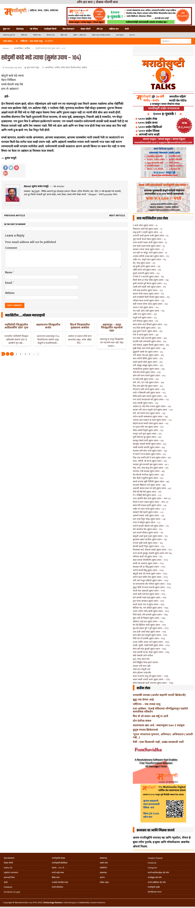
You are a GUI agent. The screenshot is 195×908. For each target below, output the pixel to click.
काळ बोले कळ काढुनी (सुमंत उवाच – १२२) (150, 635)
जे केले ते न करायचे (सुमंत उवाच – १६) (148, 276)
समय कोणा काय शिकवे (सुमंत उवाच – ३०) (150, 324)
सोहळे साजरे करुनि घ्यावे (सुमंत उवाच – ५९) (150, 423)
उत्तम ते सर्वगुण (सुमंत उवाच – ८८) (146, 522)
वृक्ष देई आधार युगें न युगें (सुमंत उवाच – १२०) (150, 628)
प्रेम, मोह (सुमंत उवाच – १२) (144, 262)
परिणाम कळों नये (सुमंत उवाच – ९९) (147, 556)
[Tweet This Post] (11, 167)
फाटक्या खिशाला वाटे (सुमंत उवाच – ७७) (149, 484)
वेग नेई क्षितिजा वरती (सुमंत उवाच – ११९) (149, 624)
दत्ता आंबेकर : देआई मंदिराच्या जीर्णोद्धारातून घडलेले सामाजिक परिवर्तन (160, 710)
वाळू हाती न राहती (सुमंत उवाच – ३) (147, 232)
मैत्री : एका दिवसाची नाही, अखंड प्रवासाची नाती (158, 742)
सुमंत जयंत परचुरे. (33, 67)
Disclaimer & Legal (12, 892)
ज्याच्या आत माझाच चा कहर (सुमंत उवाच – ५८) (152, 419)
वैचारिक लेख (37, 35)
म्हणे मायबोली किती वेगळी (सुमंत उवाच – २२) (151, 297)
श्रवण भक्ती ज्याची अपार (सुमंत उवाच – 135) (151, 679)
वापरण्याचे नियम (9, 877)
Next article (117, 215)
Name (9, 272)
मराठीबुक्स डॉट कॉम (155, 877)
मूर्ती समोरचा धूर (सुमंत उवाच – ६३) (147, 436)
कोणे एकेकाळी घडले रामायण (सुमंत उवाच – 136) (153, 682)
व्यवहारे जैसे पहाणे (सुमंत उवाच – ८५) (148, 512)
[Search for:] (176, 40)
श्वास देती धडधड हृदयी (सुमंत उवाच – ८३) (149, 505)
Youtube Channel (155, 858)
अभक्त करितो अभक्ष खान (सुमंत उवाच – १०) (151, 256)
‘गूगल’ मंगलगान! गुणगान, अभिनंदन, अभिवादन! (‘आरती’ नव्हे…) (163, 735)
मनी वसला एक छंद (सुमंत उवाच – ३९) (148, 355)
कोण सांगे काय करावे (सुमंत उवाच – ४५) (149, 375)
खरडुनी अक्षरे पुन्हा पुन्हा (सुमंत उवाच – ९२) (150, 536)
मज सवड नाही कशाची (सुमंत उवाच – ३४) (150, 338)
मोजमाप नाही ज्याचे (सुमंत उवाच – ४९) (149, 389)
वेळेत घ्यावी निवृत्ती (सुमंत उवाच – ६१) (148, 430)
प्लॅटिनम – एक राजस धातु (146, 704)
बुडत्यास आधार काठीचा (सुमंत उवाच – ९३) (150, 539)
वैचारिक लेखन (76, 67)
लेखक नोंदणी (85, 29)
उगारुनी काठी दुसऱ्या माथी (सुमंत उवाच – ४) (150, 235)
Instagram (152, 868)
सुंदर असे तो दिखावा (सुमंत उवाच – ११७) (149, 617)
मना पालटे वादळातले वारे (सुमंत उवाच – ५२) (151, 399)
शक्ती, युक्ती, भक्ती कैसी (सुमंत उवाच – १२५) (151, 645)
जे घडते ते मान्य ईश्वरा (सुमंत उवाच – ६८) (149, 454)
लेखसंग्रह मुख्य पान (9, 35)
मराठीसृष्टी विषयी (50, 29)
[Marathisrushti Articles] (31, 11)
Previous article (14, 215)
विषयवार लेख (51, 35)
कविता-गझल (104, 882)
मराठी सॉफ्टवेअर (57, 887)
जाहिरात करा (114, 29)
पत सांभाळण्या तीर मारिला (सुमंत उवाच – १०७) (152, 583)
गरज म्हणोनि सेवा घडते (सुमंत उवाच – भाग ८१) (151, 498)
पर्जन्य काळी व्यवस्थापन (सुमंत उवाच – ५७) (150, 416)
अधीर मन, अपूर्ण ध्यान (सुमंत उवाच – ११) (149, 259)
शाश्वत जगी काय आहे (141, 665)
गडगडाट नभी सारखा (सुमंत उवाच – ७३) (149, 471)
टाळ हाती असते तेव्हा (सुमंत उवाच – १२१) (149, 631)
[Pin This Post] (16, 167)
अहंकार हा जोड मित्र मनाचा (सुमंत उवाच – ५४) (152, 406)
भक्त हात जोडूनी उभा (141, 669)
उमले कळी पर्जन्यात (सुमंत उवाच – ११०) (149, 594)
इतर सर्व (132, 35)
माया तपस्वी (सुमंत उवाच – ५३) (145, 402)
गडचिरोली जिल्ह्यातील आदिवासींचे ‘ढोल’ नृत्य (16, 326)
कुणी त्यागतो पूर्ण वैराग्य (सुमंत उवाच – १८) (150, 283)
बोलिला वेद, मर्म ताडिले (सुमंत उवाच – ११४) (150, 607)
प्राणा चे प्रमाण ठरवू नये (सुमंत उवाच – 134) (150, 676)
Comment (11, 247)
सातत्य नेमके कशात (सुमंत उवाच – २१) (148, 293)
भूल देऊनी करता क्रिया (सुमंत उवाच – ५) (149, 239)
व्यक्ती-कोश (104, 863)
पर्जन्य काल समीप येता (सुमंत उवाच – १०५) (150, 576)
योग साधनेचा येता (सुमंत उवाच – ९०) (147, 529)
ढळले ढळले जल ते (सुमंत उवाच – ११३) (148, 604)
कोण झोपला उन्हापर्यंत (142, 672)
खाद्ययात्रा (103, 872)
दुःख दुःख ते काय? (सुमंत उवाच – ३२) (147, 331)
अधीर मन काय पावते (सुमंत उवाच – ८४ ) (149, 508)
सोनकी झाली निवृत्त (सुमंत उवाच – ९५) (148, 546)
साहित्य (84, 67)
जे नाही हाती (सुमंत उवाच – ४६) (146, 379)
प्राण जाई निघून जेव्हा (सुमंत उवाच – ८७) (149, 519)
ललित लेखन (65, 67)
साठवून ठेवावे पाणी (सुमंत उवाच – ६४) (148, 440)
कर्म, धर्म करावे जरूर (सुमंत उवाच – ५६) (149, 413)
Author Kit (8, 868)
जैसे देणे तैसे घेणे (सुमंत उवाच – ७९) (147, 491)
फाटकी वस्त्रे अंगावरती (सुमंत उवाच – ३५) (149, 341)
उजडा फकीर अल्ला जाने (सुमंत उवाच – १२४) (151, 641)
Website (9, 293)
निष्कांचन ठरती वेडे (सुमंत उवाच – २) (147, 228)
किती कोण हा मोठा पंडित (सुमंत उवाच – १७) (150, 279)
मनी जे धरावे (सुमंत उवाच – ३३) (145, 334)
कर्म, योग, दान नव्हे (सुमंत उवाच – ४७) (148, 382)
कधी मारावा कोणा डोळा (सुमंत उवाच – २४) (150, 303)
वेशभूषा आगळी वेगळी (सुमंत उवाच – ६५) (149, 443)
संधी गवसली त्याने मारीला (143, 655)
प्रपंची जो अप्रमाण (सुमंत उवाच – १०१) (148, 563)
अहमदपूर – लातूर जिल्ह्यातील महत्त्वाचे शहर (111, 327)
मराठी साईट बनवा (58, 872)
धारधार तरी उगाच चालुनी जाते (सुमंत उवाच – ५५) (153, 409)
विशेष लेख (24, 35)
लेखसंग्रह (20, 29)
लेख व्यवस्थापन (68, 29)
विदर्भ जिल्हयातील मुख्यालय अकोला (80, 326)
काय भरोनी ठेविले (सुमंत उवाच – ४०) (148, 358)
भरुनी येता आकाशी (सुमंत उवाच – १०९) (149, 590)
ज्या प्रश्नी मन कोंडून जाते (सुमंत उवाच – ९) (150, 252)
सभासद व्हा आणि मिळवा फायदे (156, 830)
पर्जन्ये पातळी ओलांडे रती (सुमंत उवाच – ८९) (151, 525)
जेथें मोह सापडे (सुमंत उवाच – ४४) (147, 372)
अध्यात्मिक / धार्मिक (52, 67)
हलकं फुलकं (119, 35)
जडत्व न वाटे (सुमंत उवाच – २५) (146, 307)
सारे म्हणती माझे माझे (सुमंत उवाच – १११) (149, 597)
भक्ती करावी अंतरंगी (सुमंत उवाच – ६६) (149, 447)
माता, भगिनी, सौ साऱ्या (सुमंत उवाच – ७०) (150, 460)
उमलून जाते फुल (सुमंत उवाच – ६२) (147, 433)
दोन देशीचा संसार (142, 720)
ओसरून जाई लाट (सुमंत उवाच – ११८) (148, 621)
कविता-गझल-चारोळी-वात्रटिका (101, 35)
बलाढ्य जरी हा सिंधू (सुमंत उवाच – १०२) (149, 566)
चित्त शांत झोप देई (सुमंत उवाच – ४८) (148, 385)
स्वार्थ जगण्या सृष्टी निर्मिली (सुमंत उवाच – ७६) (151, 481)
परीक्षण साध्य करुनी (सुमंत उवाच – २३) (148, 300)
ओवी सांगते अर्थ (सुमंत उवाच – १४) (147, 269)
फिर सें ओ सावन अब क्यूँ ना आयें (150, 716)
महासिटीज (103, 868)
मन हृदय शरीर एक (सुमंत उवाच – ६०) (148, 426)
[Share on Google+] (5, 173)
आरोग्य (102, 877)
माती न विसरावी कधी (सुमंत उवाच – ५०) (149, 392)
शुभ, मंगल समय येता (141, 658)
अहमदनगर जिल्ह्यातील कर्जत (48, 326)
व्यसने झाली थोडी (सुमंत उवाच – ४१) (147, 361)
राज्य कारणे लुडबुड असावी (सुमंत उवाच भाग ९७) (152, 553)
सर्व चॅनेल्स (34, 29)
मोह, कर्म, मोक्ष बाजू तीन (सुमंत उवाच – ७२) (150, 467)
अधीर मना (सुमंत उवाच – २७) (145, 314)
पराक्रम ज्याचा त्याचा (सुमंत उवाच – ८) (148, 249)
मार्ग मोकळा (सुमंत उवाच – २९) (145, 320)
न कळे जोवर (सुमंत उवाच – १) (145, 225)
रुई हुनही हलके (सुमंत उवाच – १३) (146, 266)
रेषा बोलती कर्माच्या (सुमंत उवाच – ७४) (148, 474)
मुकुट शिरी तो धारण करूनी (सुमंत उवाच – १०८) (152, 587)
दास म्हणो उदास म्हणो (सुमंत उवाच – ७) (149, 245)
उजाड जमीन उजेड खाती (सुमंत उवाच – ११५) (151, 611)
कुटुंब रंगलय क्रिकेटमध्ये (145, 729)
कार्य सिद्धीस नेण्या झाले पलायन (145, 662)
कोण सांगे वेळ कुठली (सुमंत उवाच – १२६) (149, 648)
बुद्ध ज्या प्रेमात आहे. (143, 699)
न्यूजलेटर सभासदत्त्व (11, 872)
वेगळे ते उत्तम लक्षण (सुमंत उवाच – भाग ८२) (150, 501)
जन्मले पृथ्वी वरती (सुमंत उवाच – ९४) (148, 542)
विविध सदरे (64, 35)
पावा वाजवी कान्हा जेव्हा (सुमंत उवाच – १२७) (151, 652)
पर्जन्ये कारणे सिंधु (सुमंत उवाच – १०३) (148, 570)
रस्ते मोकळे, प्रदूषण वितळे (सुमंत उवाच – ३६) (151, 344)
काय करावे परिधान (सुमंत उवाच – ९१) (148, 532)
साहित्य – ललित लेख (79, 35)
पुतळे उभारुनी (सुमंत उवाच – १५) (146, 273)
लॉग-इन (100, 29)
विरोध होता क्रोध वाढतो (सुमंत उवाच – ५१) (150, 396)
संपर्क (127, 29)
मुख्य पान (6, 29)
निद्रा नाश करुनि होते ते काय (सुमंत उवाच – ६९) (152, 457)
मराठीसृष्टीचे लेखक (58, 858)
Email (9, 282)
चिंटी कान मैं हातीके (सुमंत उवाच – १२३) (149, 638)
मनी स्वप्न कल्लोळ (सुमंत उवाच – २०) (148, 290)
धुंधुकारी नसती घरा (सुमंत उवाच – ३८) (148, 351)
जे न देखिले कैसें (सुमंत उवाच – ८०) (147, 495)
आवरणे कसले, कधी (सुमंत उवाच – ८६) (148, 515)
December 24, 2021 (13, 67)
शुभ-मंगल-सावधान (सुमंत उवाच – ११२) (148, 600)
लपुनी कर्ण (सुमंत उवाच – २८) (145, 317)
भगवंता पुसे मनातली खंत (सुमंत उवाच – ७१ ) (150, 464)
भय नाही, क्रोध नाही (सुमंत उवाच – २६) (148, 310)
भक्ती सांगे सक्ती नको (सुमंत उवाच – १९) (149, 286)
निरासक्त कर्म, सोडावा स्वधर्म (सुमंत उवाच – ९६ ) (152, 549)
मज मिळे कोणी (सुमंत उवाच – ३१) (147, 327)
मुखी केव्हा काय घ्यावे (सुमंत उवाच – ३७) (149, 348)
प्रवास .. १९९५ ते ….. (59, 868)
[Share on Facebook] (5, 167)
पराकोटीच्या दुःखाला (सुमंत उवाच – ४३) (149, 368)
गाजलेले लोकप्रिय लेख (60, 882)
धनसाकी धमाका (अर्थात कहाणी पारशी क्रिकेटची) (159, 695)
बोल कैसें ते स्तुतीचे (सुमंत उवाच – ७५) (148, 477)
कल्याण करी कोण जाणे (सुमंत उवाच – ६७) (150, 450)
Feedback (8, 887)
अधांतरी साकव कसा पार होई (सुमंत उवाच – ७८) (152, 488)
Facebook (152, 863)
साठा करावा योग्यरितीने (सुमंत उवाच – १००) (150, 559)
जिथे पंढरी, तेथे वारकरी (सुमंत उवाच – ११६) (150, 614)
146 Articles (58, 186)
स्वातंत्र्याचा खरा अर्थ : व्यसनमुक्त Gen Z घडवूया (158, 725)
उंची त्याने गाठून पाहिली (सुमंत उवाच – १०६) (150, 580)
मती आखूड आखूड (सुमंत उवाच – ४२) (148, 365)
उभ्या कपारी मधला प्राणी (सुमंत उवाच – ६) (150, 242)
